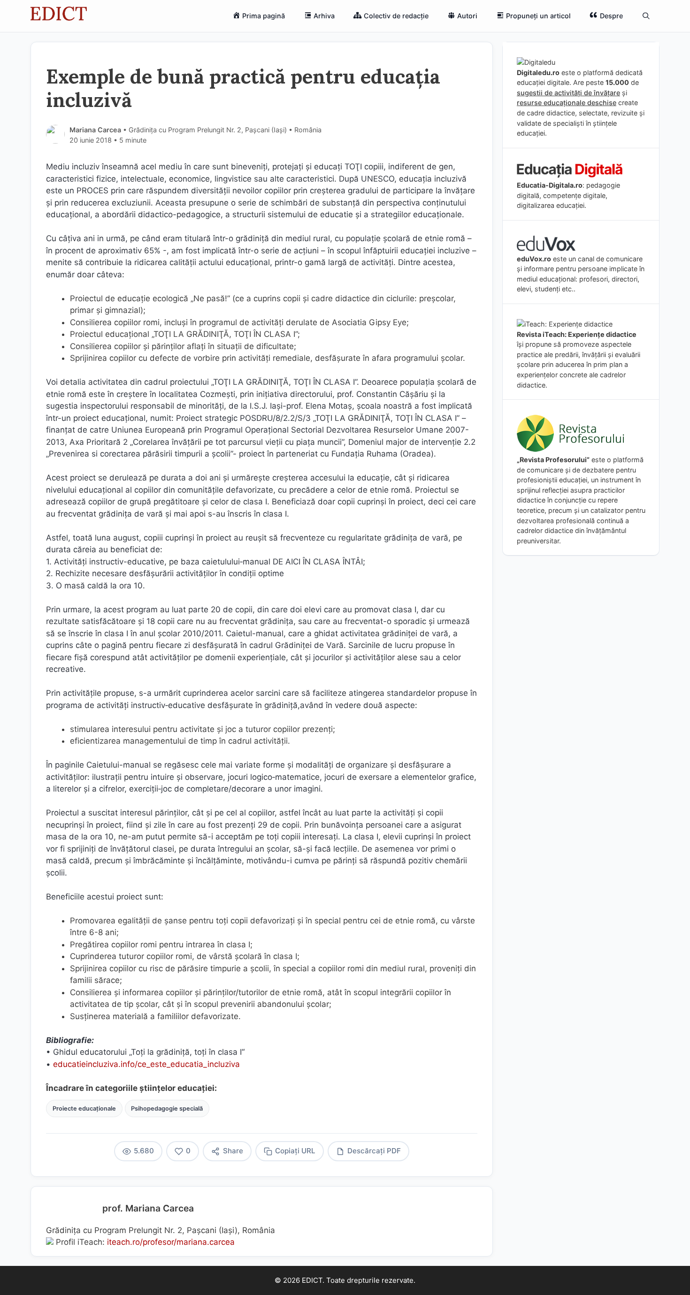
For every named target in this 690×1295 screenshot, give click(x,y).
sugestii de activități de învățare (568, 93)
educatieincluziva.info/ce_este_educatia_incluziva (146, 1064)
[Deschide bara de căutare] (646, 16)
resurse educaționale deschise (566, 103)
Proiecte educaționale (84, 1108)
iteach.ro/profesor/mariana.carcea (171, 1242)
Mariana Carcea (95, 130)
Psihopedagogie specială (167, 1108)
